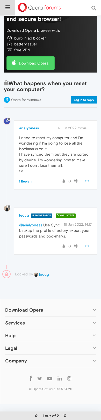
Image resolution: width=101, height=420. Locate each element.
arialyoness (29, 128)
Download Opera (33, 63)
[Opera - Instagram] (69, 378)
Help (10, 335)
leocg (24, 215)
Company (16, 360)
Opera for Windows (26, 100)
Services (15, 323)
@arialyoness (30, 225)
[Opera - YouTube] (50, 378)
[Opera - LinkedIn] (59, 378)
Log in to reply (84, 100)
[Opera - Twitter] (40, 378)
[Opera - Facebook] (31, 378)
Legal (11, 348)
